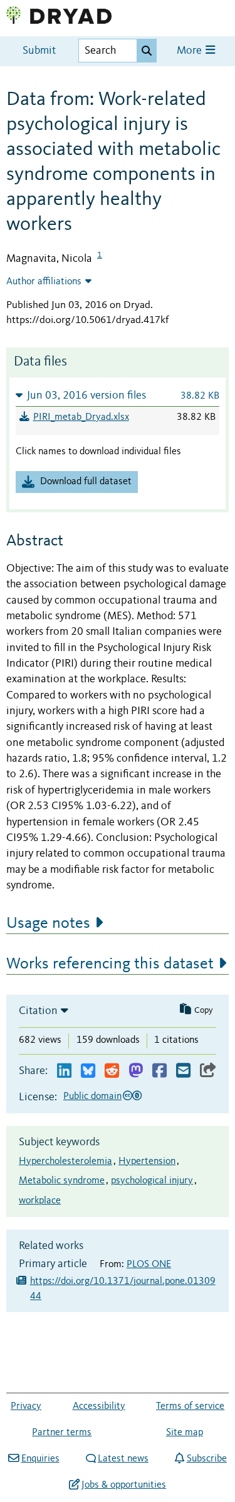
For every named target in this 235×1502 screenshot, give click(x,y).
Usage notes (48, 923)
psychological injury (152, 1181)
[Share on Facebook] (159, 1071)
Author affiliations (43, 282)
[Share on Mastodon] (135, 1071)
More (190, 51)
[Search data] (147, 50)
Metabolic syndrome (62, 1181)
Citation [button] (38, 1011)
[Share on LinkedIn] (64, 1071)
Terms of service (190, 1406)
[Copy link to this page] (208, 1071)
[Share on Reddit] (112, 1071)
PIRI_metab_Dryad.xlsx (81, 417)
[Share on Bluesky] (88, 1071)
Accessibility (99, 1406)
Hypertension (146, 1161)
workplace (40, 1201)
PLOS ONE (149, 1265)
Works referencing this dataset (110, 964)
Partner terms (61, 1433)
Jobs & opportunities (123, 1485)
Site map (184, 1433)
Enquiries (40, 1459)
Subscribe (206, 1459)
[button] (117, 395)
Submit (39, 51)
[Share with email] (183, 1071)
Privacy (26, 1406)
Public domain (92, 1097)
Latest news (123, 1459)
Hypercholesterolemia (65, 1161)
